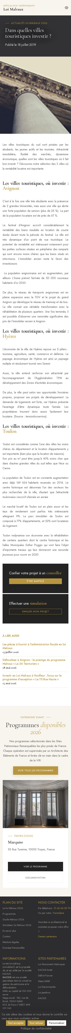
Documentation (35, 877)
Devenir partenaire (47, 936)
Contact (6, 936)
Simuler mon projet (35, 611)
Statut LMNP (44, 981)
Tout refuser (36, 1023)
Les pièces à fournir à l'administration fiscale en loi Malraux (34, 648)
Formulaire (58, 913)
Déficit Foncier (45, 975)
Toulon (9, 431)
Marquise (15, 842)
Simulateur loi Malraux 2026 (17, 925)
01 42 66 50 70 (62, 908)
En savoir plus (9, 931)
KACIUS (42, 998)
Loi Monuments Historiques (51, 964)
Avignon (11, 188)
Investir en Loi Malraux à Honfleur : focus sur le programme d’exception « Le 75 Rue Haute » (32, 679)
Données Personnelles (13, 947)
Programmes (9, 914)
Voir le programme (35, 866)
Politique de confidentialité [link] (36, 1028)
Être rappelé (35, 581)
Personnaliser (56, 1023)
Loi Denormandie (46, 987)
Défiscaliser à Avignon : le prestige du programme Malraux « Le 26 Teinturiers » (34, 663)
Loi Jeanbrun (44, 992)
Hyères (9, 336)
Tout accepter (16, 1023)
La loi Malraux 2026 (13, 908)
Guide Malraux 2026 (13, 919)
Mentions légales (11, 942)
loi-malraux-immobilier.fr (12, 965)
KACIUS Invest (45, 970)
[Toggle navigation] (66, 8)
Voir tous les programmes (35, 770)
